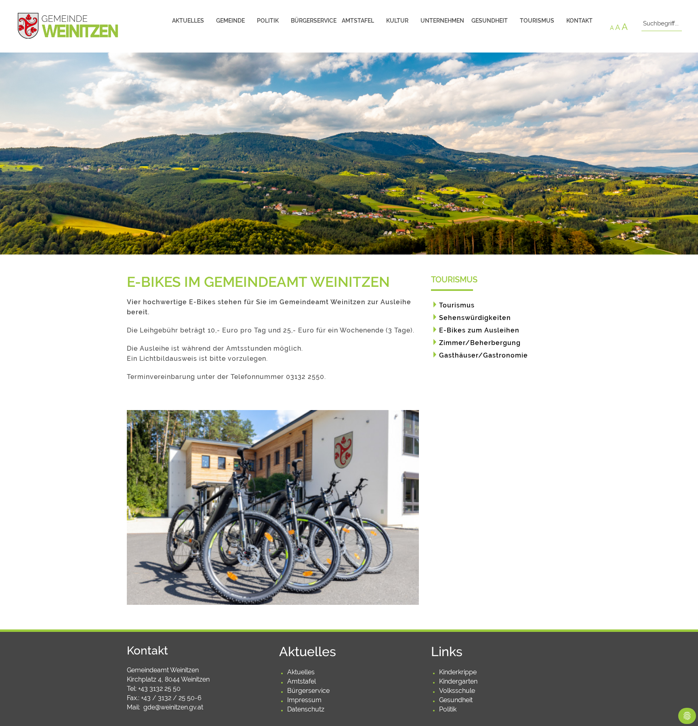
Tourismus (537, 20)
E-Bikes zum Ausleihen (479, 330)
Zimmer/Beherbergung (480, 343)
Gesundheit (489, 20)
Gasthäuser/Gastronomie (483, 355)
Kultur (397, 20)
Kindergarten (458, 681)
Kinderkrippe (458, 672)
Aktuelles (188, 20)
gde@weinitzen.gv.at (173, 707)
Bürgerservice (313, 20)
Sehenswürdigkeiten (475, 318)
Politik (268, 20)
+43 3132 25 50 (159, 688)
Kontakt (579, 20)
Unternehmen (442, 20)
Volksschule (457, 690)
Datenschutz (305, 709)
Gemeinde (230, 20)
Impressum (304, 700)
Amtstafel (358, 20)
